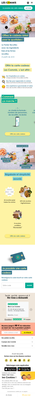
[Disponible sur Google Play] (24, 369)
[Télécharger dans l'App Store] (10, 369)
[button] (17, 338)
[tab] (28, 2)
